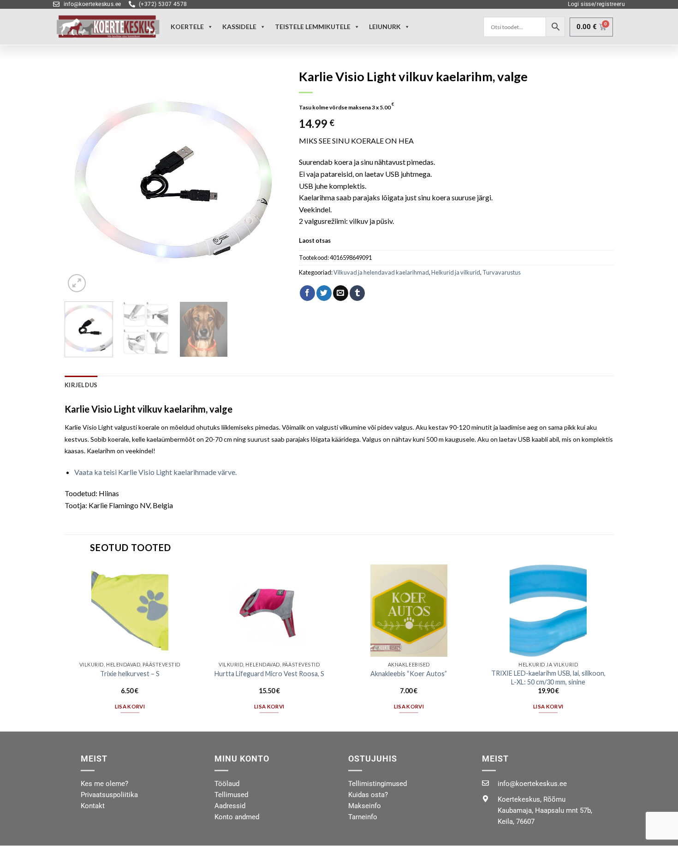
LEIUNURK (385, 26)
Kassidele (239, 26)
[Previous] (80, 179)
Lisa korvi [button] (130, 706)
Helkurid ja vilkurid (455, 272)
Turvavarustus (501, 272)
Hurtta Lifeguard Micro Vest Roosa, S (269, 674)
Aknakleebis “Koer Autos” (408, 674)
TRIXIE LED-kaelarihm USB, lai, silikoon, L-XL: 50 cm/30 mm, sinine (548, 677)
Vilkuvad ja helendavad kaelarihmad (381, 272)
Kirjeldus (81, 385)
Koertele (187, 26)
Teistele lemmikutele (313, 26)
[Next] (269, 179)
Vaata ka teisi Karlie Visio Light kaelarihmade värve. (155, 472)
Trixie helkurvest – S (130, 674)
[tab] (81, 385)
